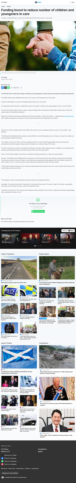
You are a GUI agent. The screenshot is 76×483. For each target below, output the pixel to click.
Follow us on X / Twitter (10, 455)
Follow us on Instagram (10, 464)
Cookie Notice (35, 468)
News (3, 6)
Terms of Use (11, 468)
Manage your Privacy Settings (10, 473)
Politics (9, 6)
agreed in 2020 (69, 116)
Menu (5, 2)
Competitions (42, 449)
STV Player (4, 449)
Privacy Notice (20, 468)
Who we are (4, 468)
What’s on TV (5, 451)
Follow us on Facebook (10, 458)
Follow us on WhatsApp (10, 461)
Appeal (40, 451)
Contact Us (27, 468)
